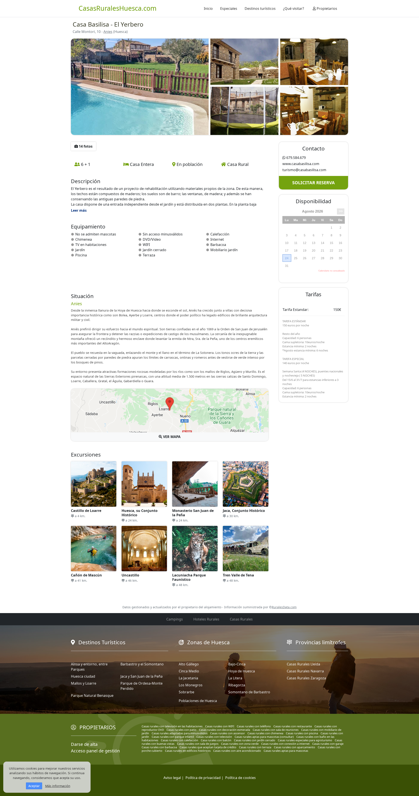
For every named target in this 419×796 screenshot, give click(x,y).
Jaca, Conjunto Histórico (244, 510)
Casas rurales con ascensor (227, 733)
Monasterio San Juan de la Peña (193, 512)
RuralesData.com (284, 607)
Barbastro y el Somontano (142, 664)
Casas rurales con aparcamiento (294, 747)
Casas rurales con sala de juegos (197, 744)
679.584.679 (296, 157)
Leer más (79, 210)
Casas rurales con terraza (255, 747)
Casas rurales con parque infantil (173, 737)
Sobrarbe (186, 692)
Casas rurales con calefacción (179, 740)
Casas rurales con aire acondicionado (237, 751)
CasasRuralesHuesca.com (117, 8)
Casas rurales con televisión (214, 737)
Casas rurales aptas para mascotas (286, 751)
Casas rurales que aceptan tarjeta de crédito (208, 747)
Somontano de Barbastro (249, 692)
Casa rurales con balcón (216, 740)
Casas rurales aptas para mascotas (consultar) (264, 737)
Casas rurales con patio (181, 730)
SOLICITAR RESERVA (313, 183)
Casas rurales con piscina (302, 733)
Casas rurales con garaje (327, 744)
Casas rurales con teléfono (254, 726)
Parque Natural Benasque (92, 695)
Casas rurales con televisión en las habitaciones (172, 726)
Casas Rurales (241, 619)
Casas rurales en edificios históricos (188, 751)
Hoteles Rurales (206, 619)
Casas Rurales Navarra (305, 671)
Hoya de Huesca (241, 671)
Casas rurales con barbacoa (159, 747)
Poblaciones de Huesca (198, 700)
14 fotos (85, 146)
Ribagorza (236, 685)
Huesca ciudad (83, 676)
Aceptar (34, 786)
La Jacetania (188, 678)
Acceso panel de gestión (95, 751)
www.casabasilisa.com (300, 163)
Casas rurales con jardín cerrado (254, 740)
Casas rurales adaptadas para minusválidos (180, 733)
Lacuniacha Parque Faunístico (189, 577)
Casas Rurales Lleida (303, 664)
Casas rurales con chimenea (265, 733)
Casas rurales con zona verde (240, 744)
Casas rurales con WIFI (219, 726)
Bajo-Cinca (237, 664)
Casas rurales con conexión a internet (285, 744)
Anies (107, 31)
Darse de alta (84, 744)
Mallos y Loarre (83, 683)
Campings (174, 619)
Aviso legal (172, 777)
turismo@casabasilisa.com (304, 169)
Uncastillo (130, 575)
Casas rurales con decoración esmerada (224, 730)
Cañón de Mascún (86, 575)
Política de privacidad (203, 777)
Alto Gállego (189, 664)
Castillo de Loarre (86, 510)
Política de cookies (240, 777)
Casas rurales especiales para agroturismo (305, 740)
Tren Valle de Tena (238, 575)
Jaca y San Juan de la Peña (141, 676)
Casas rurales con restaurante (292, 726)
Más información (57, 786)
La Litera (235, 678)
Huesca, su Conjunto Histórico (140, 512)
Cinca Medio (189, 671)
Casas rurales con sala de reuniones (276, 730)
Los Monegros (191, 685)
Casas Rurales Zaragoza (306, 678)
